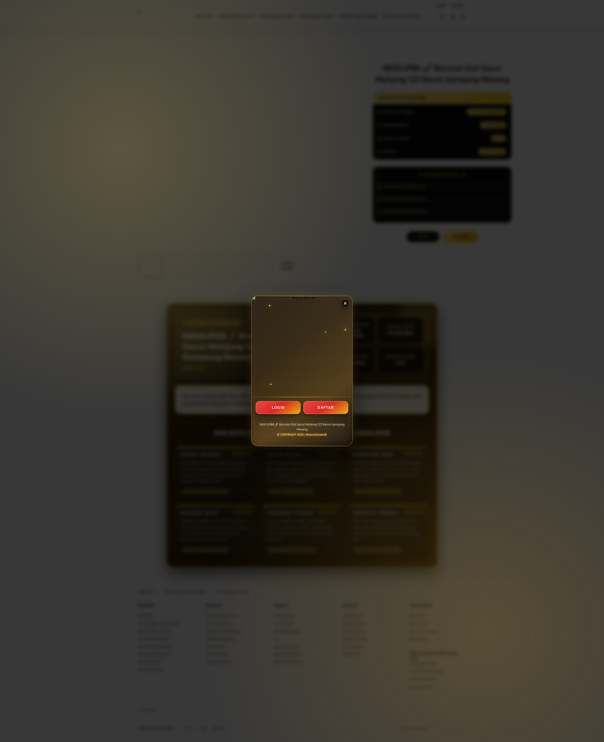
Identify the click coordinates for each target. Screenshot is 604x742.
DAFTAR (326, 407)
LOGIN (278, 407)
